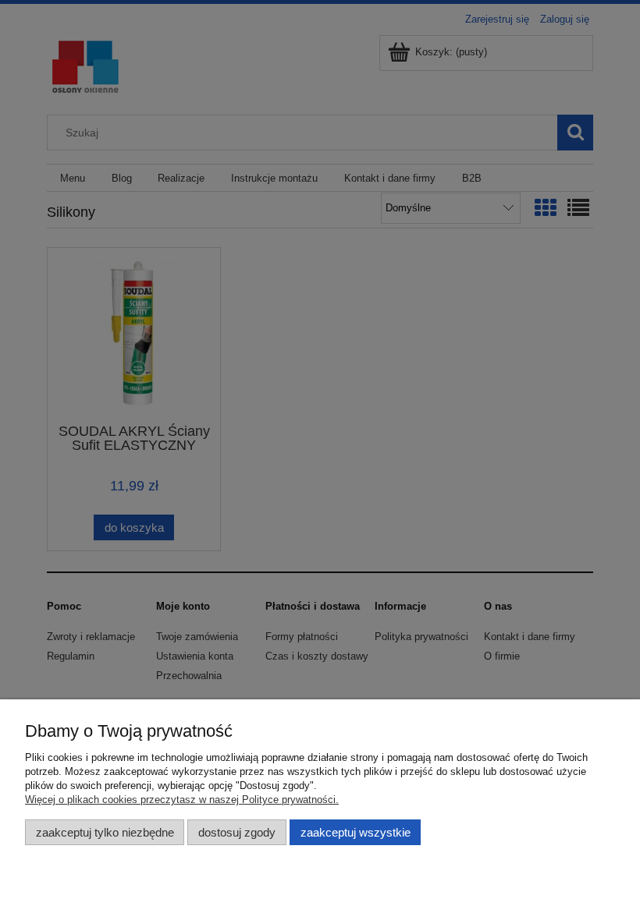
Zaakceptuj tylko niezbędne (105, 832)
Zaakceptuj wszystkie (355, 832)
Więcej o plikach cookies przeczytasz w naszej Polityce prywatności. (182, 799)
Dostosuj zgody (237, 832)
